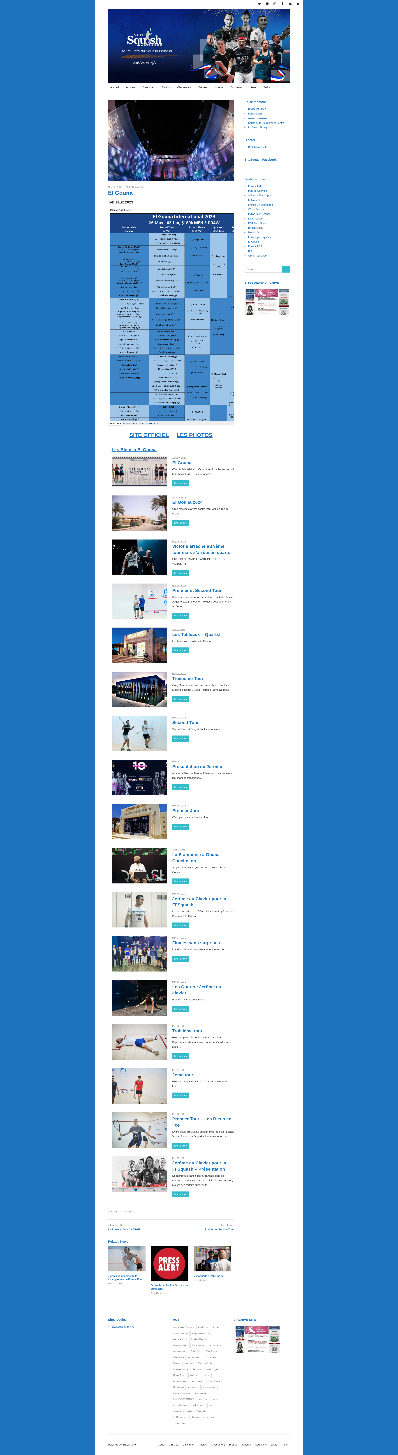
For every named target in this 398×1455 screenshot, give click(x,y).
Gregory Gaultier (205, 1363)
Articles (130, 87)
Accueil (114, 87)
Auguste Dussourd (200, 1333)
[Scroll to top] (392, 1449)
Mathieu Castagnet (181, 1393)
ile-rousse (197, 1369)
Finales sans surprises (196, 942)
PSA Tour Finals (257, 223)
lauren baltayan (180, 1381)
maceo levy (193, 1387)
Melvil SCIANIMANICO (183, 1399)
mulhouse (203, 1399)
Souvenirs (237, 87)
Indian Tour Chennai (259, 214)
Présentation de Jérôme (197, 766)
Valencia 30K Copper (260, 195)
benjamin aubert (180, 1345)
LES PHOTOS (195, 435)
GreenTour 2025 (257, 255)
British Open (255, 227)
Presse (202, 87)
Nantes (215, 1399)
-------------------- (257, 118)
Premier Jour (185, 810)
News (135, 187)
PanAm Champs (257, 190)
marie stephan (209, 1387)
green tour (188, 1363)
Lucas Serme (214, 1381)
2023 (127, 187)
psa (210, 1405)
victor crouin (208, 1417)
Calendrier (148, 87)
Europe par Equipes (259, 237)
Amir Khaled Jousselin (183, 1327)
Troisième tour (187, 1030)
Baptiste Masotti (198, 1339)
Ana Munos (203, 1327)
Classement (184, 87)
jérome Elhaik (179, 1375)
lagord (207, 1375)
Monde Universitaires (260, 204)
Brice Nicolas (198, 1345)
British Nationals (257, 147)
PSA (142, 187)
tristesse (195, 1417)
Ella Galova (178, 1357)
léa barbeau (178, 1387)
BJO (250, 251)
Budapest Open (257, 108)
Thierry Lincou (202, 1411)
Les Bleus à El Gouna (134, 449)
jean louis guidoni (214, 1369)
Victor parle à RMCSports (209, 1276)
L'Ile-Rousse (255, 218)
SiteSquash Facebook (261, 159)
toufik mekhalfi (180, 1417)
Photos (166, 87)
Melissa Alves (201, 1393)
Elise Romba (211, 1351)
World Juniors (256, 209)
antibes (216, 1327)
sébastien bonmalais (182, 1411)
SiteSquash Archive (123, 1326)
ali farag (113, 1211)
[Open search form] (286, 87)
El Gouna (182, 462)
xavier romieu (179, 1423)
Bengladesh (255, 113)
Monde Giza (255, 232)
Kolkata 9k (254, 200)
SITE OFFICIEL (149, 435)
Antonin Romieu (180, 1333)
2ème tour (182, 1074)
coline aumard (179, 1351)
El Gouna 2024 (187, 502)
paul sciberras (198, 1405)
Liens (253, 87)
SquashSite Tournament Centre (266, 122)
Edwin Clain (195, 1351)
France (176, 1363)
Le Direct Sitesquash (260, 127)
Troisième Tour (187, 678)
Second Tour (185, 722)
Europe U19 (255, 246)
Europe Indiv (255, 186)
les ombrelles (198, 1381)
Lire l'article (179, 483)
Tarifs (267, 87)
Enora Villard (211, 1357)
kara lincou (195, 1375)
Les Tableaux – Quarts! (196, 634)
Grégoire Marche (180, 1369)
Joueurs (218, 87)
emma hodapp (194, 1357)
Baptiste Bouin (180, 1339)
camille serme (215, 1345)
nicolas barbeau (180, 1405)
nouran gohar (128, 1211)
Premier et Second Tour (197, 590)
